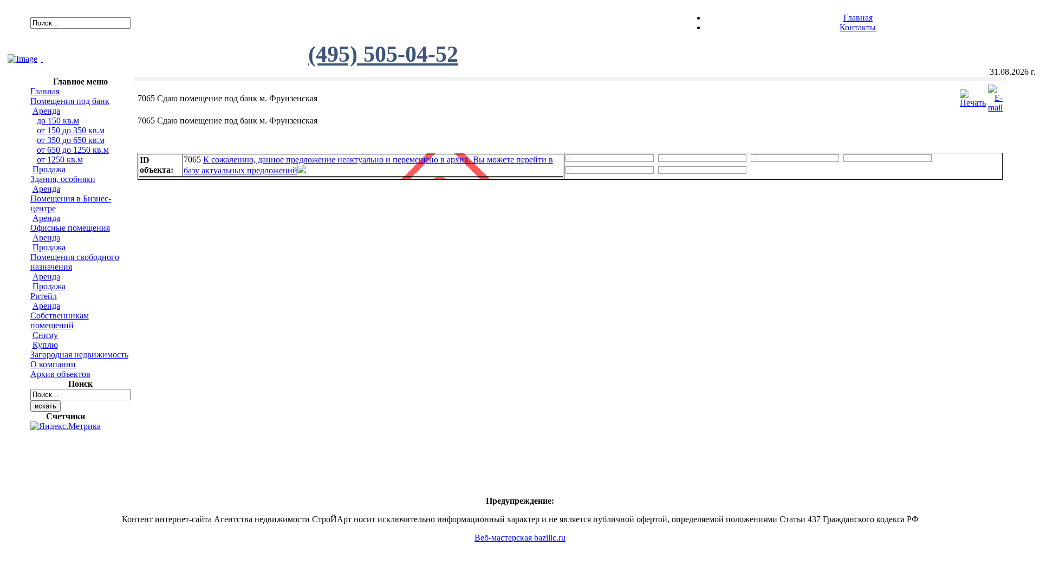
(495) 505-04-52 (383, 54)
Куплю (45, 344)
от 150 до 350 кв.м (71, 130)
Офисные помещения (70, 227)
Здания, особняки (62, 179)
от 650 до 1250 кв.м (73, 149)
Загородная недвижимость (79, 354)
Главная (858, 17)
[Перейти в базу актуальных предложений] (301, 170)
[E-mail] (995, 95)
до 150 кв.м (58, 120)
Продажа (49, 169)
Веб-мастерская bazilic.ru (520, 537)
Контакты (858, 27)
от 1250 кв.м (60, 159)
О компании (53, 364)
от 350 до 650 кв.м (71, 140)
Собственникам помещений (59, 320)
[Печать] (973, 95)
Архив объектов (60, 374)
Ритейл (43, 296)
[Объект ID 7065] (569, 155)
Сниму (45, 335)
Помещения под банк (69, 101)
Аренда (46, 110)
